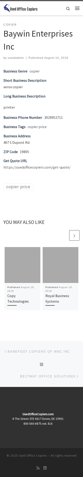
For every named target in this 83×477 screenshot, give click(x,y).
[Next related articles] (74, 235)
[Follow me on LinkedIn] (45, 468)
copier (35, 71)
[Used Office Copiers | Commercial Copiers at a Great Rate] (20, 7)
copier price (37, 126)
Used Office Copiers (33, 456)
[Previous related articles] (63, 235)
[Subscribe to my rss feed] (38, 468)
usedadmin (16, 58)
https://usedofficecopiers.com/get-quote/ (37, 167)
